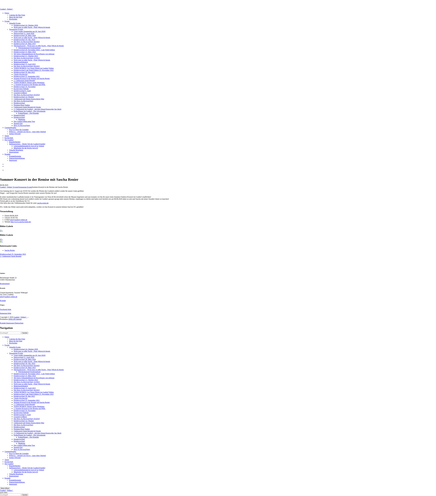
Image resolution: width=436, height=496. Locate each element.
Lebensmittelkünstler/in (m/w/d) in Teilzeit (29, 146)
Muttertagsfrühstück (21, 62)
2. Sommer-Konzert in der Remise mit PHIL (29, 85)
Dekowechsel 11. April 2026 (24, 33)
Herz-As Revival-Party (22, 126)
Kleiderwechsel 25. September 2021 (27, 76)
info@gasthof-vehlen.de (18, 220)
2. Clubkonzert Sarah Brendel (24, 80)
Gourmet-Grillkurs (20, 93)
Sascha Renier (10, 250)
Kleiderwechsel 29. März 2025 (25, 44)
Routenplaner (5, 284)
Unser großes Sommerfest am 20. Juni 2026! (30, 31)
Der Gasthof (9, 140)
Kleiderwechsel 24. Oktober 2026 (26, 25)
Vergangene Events (16, 29)
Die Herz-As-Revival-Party (23, 101)
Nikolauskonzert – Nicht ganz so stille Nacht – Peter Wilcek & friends (39, 46)
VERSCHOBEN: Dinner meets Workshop (29, 83)
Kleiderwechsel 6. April (22, 91)
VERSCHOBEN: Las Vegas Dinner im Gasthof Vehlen (34, 68)
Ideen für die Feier (15, 17)
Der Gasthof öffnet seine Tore (24, 121)
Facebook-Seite (5, 309)
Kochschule (9, 138)
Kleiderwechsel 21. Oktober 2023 (26, 56)
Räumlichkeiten (14, 142)
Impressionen (14, 152)
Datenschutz (19, 323)
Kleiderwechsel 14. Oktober (24, 97)
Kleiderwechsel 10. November (25, 87)
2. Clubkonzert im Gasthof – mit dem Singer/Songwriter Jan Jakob (37, 109)
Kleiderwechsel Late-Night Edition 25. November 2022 (34, 70)
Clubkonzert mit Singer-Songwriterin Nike (29, 99)
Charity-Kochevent (20, 74)
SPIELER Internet (15, 319)
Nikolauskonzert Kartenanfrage (29, 48)
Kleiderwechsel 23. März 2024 (25, 52)
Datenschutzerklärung (17, 158)
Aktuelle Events (15, 23)
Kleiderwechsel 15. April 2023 (25, 64)
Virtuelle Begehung (16, 150)
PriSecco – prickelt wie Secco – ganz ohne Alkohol (27, 132)
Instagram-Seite (5, 313)
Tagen (7, 136)
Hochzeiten (13, 19)
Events (7, 21)
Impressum (13, 160)
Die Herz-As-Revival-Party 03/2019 (27, 95)
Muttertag (21, 119)
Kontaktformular (15, 156)
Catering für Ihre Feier (17, 15)
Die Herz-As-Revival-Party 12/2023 (27, 58)
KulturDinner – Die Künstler (28, 113)
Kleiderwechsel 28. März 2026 (25, 35)
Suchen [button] (24, 333)
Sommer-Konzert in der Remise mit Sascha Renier (32, 78)
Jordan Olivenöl (15, 134)
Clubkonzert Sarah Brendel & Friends (27, 107)
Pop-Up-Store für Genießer (19, 130)
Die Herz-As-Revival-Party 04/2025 (27, 42)
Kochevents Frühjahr (21, 89)
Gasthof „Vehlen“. (6, 9)
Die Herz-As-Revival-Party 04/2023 (27, 66)
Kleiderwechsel (19, 103)
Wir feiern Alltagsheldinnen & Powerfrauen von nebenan (34, 54)
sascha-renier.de (42, 203)
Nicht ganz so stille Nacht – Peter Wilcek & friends (32, 27)
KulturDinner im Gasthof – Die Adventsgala (29, 111)
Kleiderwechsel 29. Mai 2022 (24, 72)
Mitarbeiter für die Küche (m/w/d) (26, 148)
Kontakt (7, 154)
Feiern (7, 13)
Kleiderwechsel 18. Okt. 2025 (24, 40)
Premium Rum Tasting (22, 105)
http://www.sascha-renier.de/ (21, 222)
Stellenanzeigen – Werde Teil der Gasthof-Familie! (27, 144)
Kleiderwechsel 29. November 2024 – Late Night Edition (34, 50)
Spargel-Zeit (18, 123)
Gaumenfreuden (10, 128)
